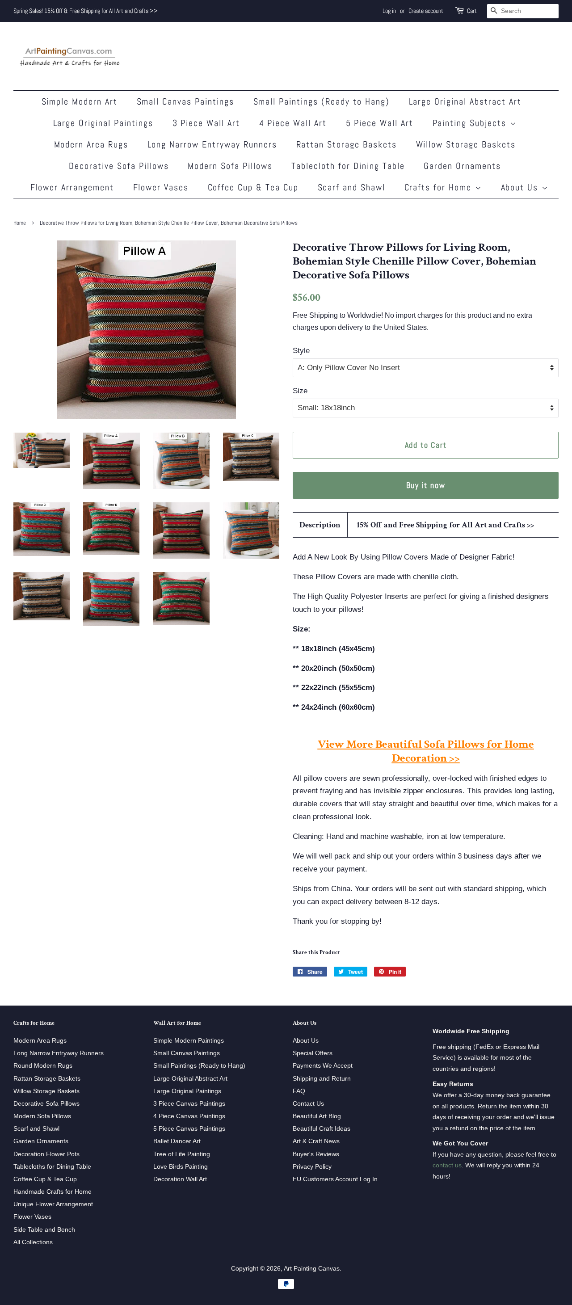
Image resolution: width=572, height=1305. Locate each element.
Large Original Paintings (103, 123)
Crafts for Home (439, 187)
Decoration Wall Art (180, 1179)
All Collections (33, 1242)
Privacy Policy (312, 1166)
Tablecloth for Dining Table (348, 166)
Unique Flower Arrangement (53, 1204)
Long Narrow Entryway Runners (212, 144)
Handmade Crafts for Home (52, 1191)
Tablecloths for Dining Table (52, 1166)
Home (19, 223)
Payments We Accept (323, 1065)
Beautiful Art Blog (317, 1116)
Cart (472, 11)
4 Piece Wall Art (293, 123)
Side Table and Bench (44, 1229)
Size (300, 391)
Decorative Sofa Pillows (119, 166)
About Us (521, 187)
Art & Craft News (316, 1141)
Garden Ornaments (462, 166)
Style (301, 350)
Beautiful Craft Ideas (321, 1128)
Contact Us (308, 1103)
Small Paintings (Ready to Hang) (321, 101)
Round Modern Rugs (42, 1065)
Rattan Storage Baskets (346, 144)
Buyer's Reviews (316, 1154)
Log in (389, 11)
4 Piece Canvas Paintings (189, 1116)
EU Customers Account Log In (335, 1179)
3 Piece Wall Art (206, 123)
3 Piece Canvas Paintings (189, 1103)
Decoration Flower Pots (46, 1154)
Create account (425, 11)
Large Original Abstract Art (465, 101)
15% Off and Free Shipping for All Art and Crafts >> (445, 525)
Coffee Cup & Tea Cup (253, 187)
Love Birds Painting (180, 1166)
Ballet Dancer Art (177, 1141)
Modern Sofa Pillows (230, 166)
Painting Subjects (471, 123)
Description (320, 525)
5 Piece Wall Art (380, 123)
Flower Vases (161, 187)
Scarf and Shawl (352, 187)
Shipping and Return (322, 1078)
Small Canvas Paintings (186, 101)
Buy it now (426, 485)
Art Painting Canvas (312, 1268)
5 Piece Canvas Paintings (189, 1128)
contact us (447, 1165)
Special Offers (312, 1053)
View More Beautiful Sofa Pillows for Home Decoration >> (426, 751)
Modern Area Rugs (91, 144)
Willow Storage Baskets (466, 144)
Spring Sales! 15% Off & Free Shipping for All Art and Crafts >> (85, 11)
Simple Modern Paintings (188, 1040)
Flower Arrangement (72, 187)
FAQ (299, 1091)
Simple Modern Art (80, 101)
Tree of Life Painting (181, 1154)
